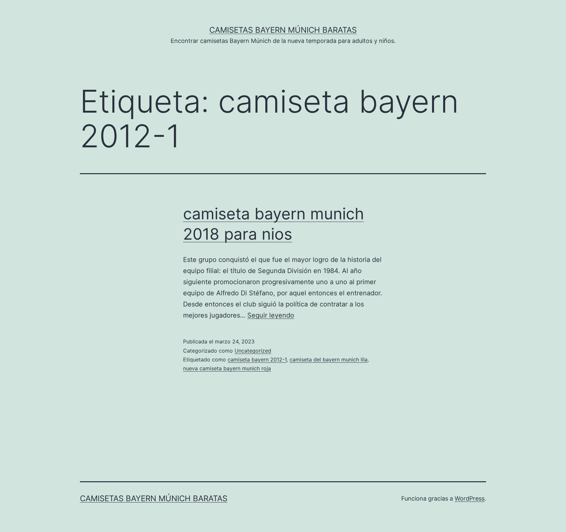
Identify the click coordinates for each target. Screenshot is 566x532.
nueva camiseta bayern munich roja (227, 368)
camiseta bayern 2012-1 (257, 359)
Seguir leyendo (270, 315)
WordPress (469, 498)
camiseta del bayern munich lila (329, 359)
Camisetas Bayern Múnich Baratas (283, 30)
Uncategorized (253, 350)
